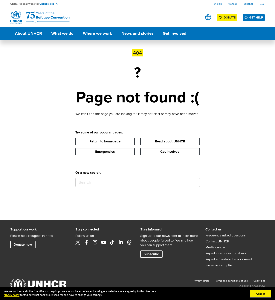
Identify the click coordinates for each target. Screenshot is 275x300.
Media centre (215, 247)
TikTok (112, 242)
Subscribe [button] (151, 254)
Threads (129, 242)
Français (233, 4)
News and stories (137, 33)
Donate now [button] (23, 244)
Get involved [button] (170, 151)
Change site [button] (46, 4)
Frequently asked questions (225, 235)
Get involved (174, 33)
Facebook (86, 242)
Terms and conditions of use (231, 281)
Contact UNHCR (217, 241)
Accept (260, 293)
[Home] (36, 17)
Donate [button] (230, 17)
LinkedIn (120, 242)
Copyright (259, 281)
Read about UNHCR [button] (170, 141)
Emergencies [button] (105, 151)
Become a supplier (219, 265)
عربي (262, 4)
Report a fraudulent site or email (228, 259)
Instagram (95, 242)
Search (195, 182)
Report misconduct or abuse (225, 253)
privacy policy (11, 295)
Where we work (97, 33)
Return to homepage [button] (104, 141)
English (217, 4)
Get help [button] (256, 17)
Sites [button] (208, 17)
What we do (62, 33)
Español (248, 4)
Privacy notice (201, 281)
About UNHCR (28, 33)
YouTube (103, 242)
